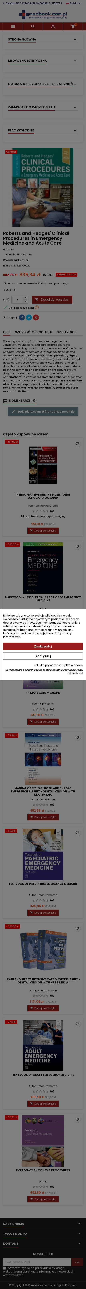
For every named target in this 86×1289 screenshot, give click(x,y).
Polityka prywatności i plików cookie (58, 665)
